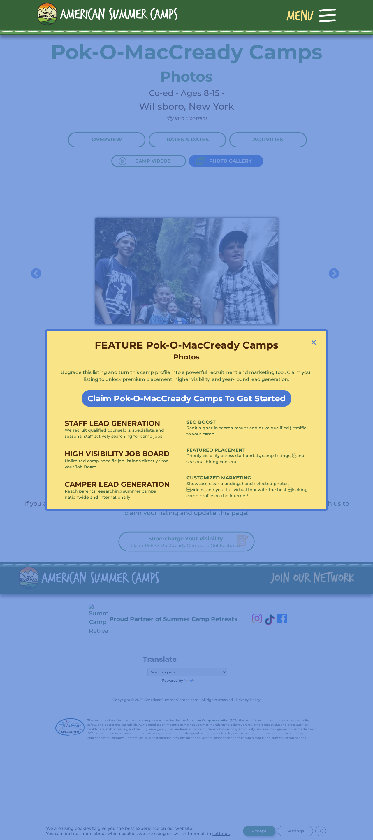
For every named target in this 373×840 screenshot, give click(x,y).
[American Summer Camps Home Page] (107, 14)
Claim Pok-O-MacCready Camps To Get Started (186, 398)
